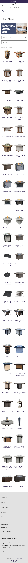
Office (2, 510)
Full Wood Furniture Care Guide (8, 538)
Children (3, 502)
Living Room (4, 507)
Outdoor (3, 512)
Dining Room (4, 505)
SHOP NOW (6, 29)
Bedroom (3, 499)
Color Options (4, 524)
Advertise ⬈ (4, 527)
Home (2, 519)
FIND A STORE (14, 1)
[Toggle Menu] (25, 5)
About (2, 522)
